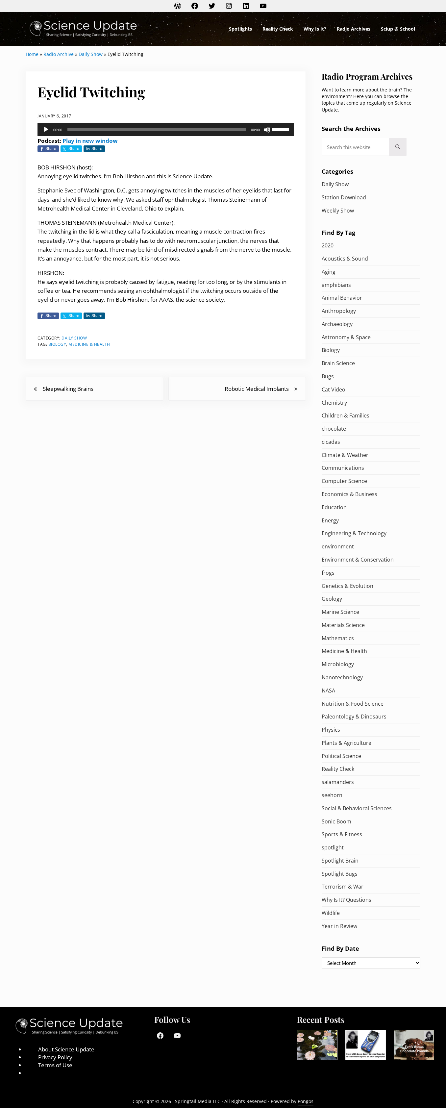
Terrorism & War (342, 886)
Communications (343, 467)
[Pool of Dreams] (317, 1045)
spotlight (333, 847)
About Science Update (66, 1049)
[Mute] (267, 129)
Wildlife (331, 913)
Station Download (344, 197)
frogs (328, 572)
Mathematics (338, 638)
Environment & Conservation (358, 559)
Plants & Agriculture (346, 742)
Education (334, 507)
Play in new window (90, 140)
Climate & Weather (345, 455)
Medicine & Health (89, 344)
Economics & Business (349, 494)
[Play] (46, 129)
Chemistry (334, 402)
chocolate (334, 428)
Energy (330, 520)
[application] (165, 129)
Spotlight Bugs (340, 873)
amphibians (336, 285)
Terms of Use (55, 1065)
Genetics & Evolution (347, 586)
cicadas (331, 441)
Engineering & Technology (354, 533)
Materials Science (343, 625)
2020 (328, 245)
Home (32, 54)
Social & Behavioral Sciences (357, 808)
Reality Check (338, 768)
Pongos (305, 1101)
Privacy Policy (55, 1057)
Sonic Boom (336, 821)
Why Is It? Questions (346, 899)
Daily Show (91, 54)
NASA (328, 690)
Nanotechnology (342, 677)
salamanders (338, 782)
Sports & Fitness (342, 834)
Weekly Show (338, 210)
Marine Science (340, 612)
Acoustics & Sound (345, 258)
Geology (332, 598)
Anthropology (339, 311)
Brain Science (338, 363)
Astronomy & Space (346, 337)
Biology (57, 344)
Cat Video (333, 389)
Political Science (341, 756)
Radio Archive (58, 54)
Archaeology (337, 324)
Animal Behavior (342, 297)
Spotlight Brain (340, 860)
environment (338, 546)
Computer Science (344, 481)
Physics (331, 729)
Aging (328, 271)
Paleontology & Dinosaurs (354, 716)
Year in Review (339, 926)
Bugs (328, 376)
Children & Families (345, 415)
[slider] (281, 129)
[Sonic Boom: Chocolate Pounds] (414, 1045)
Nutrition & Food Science (353, 703)
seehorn (332, 795)
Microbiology (338, 664)
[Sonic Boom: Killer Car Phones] (365, 1045)
